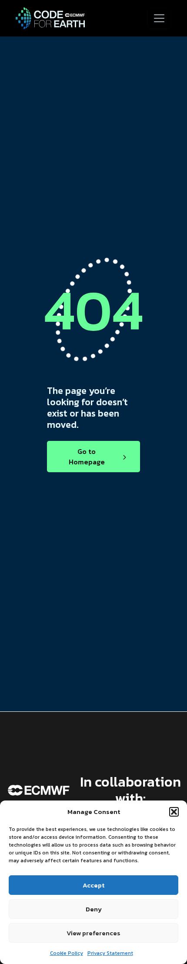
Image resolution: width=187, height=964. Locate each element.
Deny (94, 909)
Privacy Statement (110, 953)
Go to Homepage (87, 456)
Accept (93, 885)
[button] (174, 811)
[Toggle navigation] (159, 18)
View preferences (93, 933)
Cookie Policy (66, 953)
